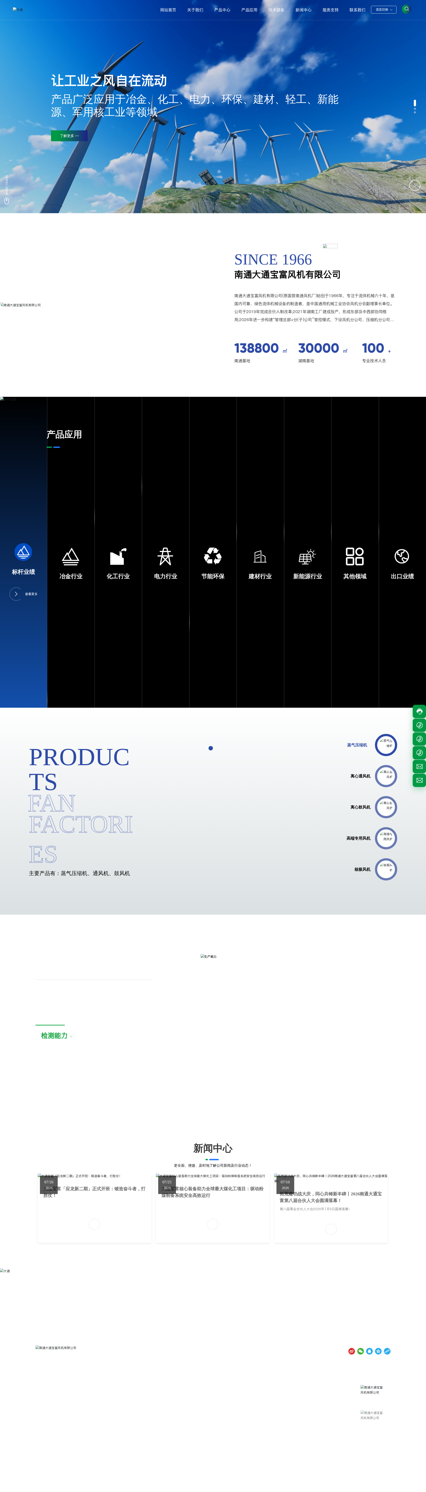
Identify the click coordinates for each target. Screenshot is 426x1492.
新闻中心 (213, 1148)
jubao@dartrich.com (300, 1431)
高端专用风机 (359, 838)
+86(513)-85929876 (309, 1405)
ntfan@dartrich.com (293, 1424)
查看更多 (31, 594)
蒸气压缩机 (361, 745)
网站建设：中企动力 (347, 1484)
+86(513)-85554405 (309, 1412)
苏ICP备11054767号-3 (305, 1484)
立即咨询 (241, 1317)
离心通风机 (357, 776)
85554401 (337, 1399)
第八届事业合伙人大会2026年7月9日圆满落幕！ (316, 1209)
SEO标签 (383, 1484)
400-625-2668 (301, 1387)
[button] (415, 103)
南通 (367, 1484)
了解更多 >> (69, 136)
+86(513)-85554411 (309, 1399)
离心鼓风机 (361, 807)
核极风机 (363, 869)
